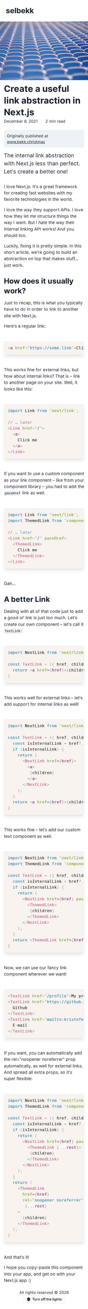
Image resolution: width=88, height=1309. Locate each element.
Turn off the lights (44, 1299)
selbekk (20, 10)
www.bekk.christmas (26, 141)
